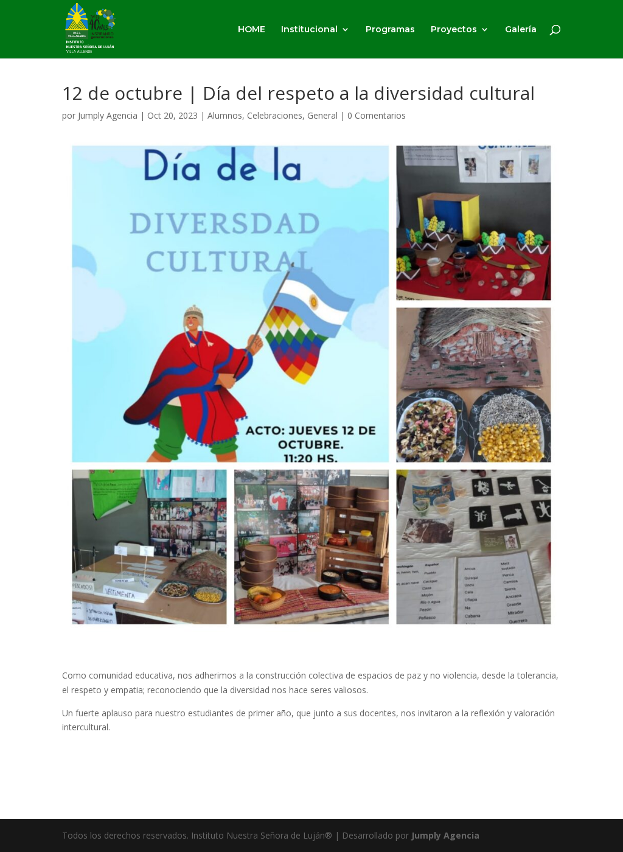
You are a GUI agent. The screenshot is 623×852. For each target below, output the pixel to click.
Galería (521, 30)
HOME (251, 30)
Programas (390, 30)
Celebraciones (274, 115)
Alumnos (224, 115)
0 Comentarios (376, 115)
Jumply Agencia (107, 115)
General (322, 115)
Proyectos (454, 30)
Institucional (309, 30)
